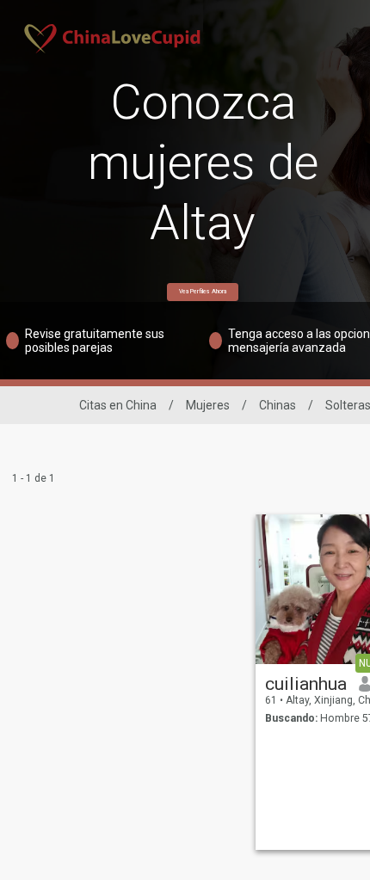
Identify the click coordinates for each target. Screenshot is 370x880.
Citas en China (118, 405)
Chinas (277, 405)
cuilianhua (306, 684)
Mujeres (208, 405)
